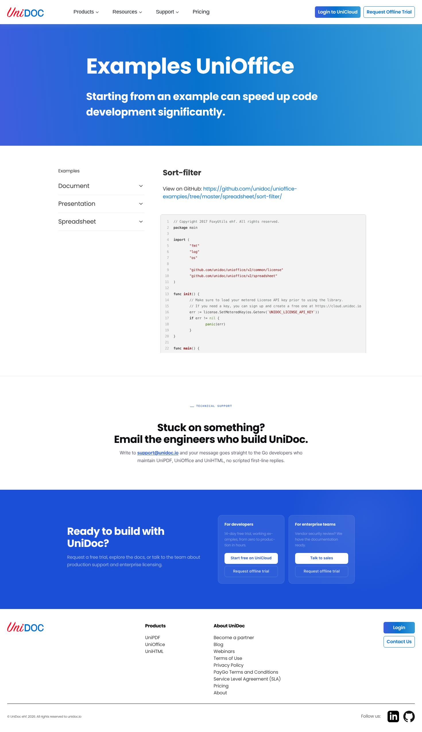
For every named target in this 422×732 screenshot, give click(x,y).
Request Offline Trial (389, 12)
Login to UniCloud (337, 12)
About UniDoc (229, 626)
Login (399, 627)
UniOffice (155, 644)
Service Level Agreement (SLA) (247, 679)
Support (165, 12)
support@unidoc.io (158, 453)
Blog (218, 644)
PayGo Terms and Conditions (246, 672)
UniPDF (152, 637)
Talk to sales (321, 558)
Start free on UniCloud (251, 558)
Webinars (224, 651)
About (220, 692)
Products (83, 12)
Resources (125, 12)
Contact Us (399, 641)
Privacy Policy (228, 665)
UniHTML (154, 651)
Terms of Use (228, 658)
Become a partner (234, 637)
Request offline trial (251, 571)
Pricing (201, 12)
